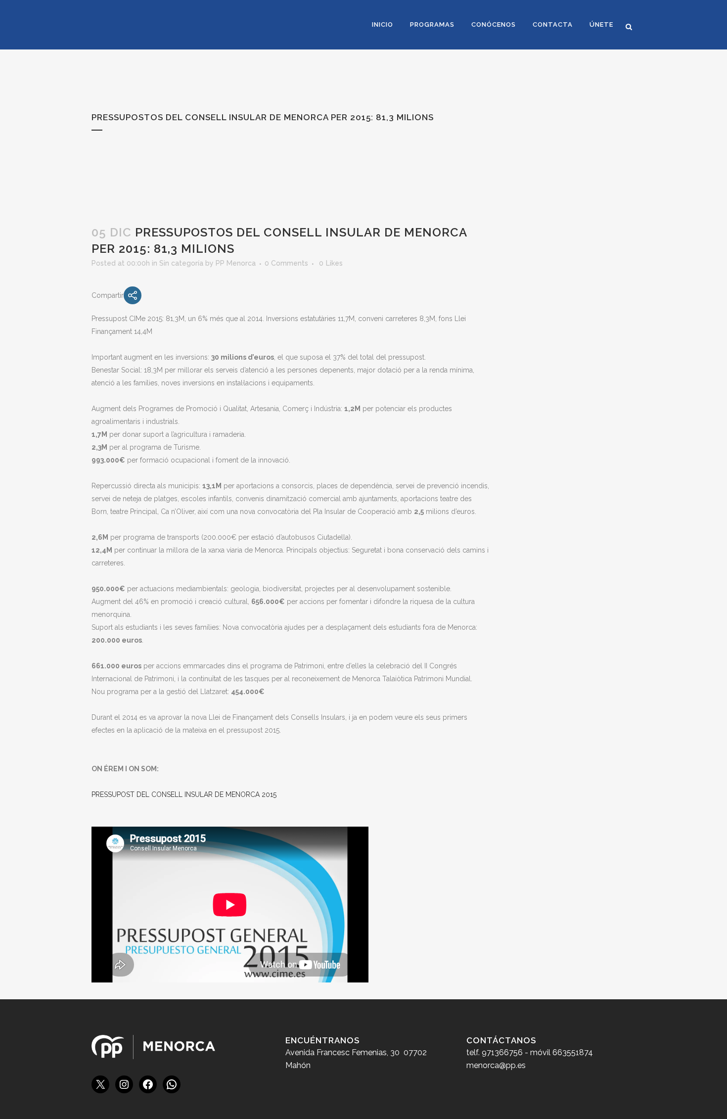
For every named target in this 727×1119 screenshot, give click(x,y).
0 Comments (286, 263)
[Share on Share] (132, 295)
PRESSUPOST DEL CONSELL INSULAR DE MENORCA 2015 (183, 794)
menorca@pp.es (496, 1065)
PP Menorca (236, 263)
